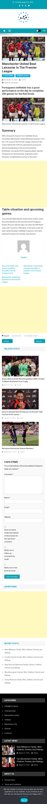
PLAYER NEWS (8, 75)
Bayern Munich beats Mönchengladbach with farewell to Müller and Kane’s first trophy (23, 380)
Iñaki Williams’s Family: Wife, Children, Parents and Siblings (23, 651)
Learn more (23, 796)
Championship (10, 711)
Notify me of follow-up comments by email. (9, 554)
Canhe (23, 80)
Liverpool (8, 733)
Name (7, 498)
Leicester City (16, 336)
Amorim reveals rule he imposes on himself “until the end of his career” (22, 413)
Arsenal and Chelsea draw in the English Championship (9, 341)
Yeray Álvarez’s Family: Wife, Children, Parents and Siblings (24, 681)
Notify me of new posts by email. (10, 569)
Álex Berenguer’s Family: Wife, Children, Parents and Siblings (24, 673)
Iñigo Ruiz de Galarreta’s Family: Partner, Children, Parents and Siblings (23, 666)
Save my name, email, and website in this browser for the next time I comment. (11, 536)
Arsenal (7, 729)
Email (7, 507)
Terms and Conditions (13, 784)
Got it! (24, 800)
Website (7, 517)
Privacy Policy (10, 780)
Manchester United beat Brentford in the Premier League (11, 279)
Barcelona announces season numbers (18, 448)
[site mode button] (38, 31)
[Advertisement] (23, 184)
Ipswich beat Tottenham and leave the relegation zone (40, 341)
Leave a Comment (11, 83)
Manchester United (31, 336)
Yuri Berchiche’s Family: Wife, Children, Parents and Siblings (24, 658)
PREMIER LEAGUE (23, 75)
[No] (44, 795)
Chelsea (8, 720)
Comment (8, 474)
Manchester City (11, 724)
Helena (35, 753)
